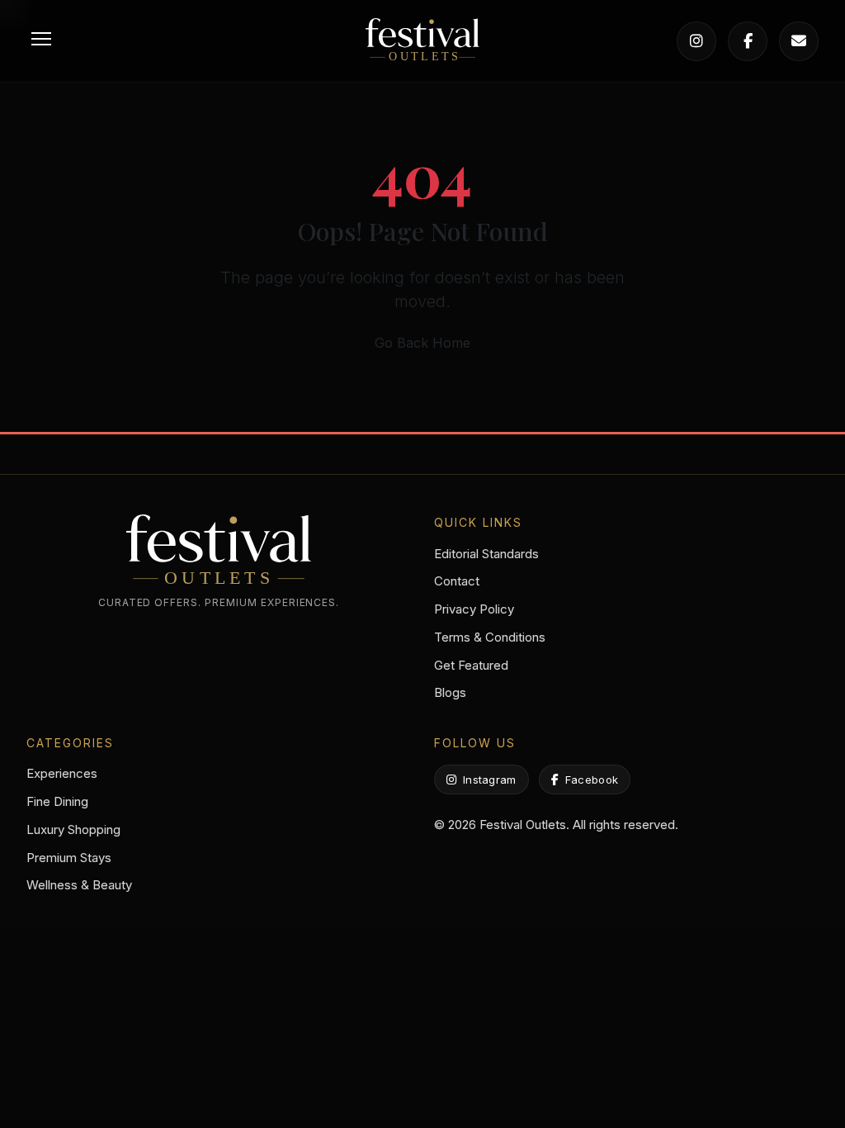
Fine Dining (57, 801)
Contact (456, 581)
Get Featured (471, 665)
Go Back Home (422, 342)
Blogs (450, 692)
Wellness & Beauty (79, 885)
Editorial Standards (486, 554)
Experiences (61, 773)
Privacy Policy (474, 609)
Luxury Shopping (73, 829)
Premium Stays (68, 857)
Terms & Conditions (489, 637)
